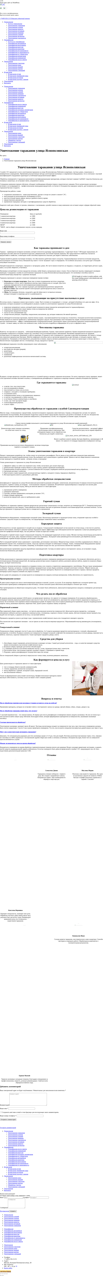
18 (16, 1266)
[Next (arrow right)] (3, 1275)
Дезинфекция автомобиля (13, 1231)
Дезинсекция (8, 1215)
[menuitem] (8, 22)
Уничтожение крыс (10, 1248)
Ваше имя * (4, 1108)
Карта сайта (8, 1268)
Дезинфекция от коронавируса (14, 1238)
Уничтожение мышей (11, 1250)
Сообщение (4, 1208)
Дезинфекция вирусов (11, 1234)
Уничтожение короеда (11, 1222)
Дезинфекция (8, 1229)
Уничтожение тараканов (12, 1225)
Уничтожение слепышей (12, 1254)
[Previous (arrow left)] (1, 1275)
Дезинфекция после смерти (13, 1241)
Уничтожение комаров (12, 1220)
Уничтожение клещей (11, 1216)
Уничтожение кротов (11, 1252)
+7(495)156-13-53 (6, 18)
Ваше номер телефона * (8, 1116)
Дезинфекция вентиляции (13, 1232)
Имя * (2, 1197)
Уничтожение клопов (11, 1218)
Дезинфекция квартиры (12, 1236)
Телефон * (26, 1197)
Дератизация (8, 1245)
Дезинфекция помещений (13, 1240)
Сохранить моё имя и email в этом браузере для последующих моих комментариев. (30, 1112)
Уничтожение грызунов (12, 1247)
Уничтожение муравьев (12, 1224)
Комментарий (4, 1105)
